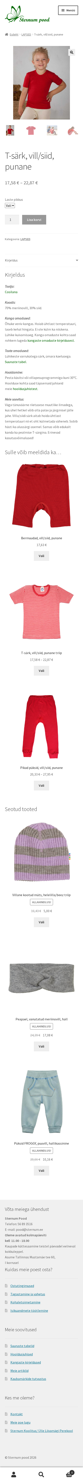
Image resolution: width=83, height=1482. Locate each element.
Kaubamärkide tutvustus (28, 1379)
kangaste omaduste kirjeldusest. (51, 340)
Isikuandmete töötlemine (29, 1310)
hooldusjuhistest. (25, 389)
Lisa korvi (34, 219)
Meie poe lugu (20, 1422)
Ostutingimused (22, 1286)
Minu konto (14, 1474)
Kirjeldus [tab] (11, 260)
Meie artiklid (19, 1370)
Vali (41, 556)
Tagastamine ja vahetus (27, 1294)
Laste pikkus (14, 199)
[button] (71, 52)
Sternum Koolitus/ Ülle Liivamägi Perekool (41, 1431)
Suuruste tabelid (22, 1346)
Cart (64, 1471)
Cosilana (11, 292)
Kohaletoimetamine (25, 1302)
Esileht (14, 34)
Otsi (41, 1474)
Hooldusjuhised (21, 1354)
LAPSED (26, 34)
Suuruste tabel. (16, 362)
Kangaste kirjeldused (25, 1362)
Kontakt (16, 1414)
